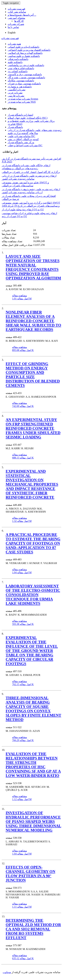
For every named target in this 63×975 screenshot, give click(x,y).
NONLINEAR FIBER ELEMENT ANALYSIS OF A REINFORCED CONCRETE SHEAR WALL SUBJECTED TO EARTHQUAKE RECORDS (33, 321)
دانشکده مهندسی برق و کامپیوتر (25, 74)
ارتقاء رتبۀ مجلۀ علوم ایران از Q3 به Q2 (23, 209)
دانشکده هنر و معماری (20, 86)
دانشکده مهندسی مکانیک (21, 80)
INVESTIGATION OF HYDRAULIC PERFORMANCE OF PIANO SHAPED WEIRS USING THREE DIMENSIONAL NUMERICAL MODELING (33, 821)
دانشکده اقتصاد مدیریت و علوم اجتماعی (29, 50)
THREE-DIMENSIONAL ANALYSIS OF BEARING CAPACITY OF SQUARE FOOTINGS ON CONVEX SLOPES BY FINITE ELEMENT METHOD (33, 709)
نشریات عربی (15, 92)
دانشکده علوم (15, 62)
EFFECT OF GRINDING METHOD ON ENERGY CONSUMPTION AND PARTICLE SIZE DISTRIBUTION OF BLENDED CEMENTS (33, 375)
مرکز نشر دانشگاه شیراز (21, 142)
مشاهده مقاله (19, 295)
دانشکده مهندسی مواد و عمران (24, 83)
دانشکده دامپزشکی (18, 59)
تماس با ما (13, 27)
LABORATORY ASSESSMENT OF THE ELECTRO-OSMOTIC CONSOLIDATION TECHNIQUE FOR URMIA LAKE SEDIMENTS (33, 594)
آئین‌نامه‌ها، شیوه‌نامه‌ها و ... (22, 15)
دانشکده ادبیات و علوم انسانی (23, 46)
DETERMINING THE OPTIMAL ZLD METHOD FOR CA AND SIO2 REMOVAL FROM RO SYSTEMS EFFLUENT (33, 929)
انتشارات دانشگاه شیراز (20, 114)
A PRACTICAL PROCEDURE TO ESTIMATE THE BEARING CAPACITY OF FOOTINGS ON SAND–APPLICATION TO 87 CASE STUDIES (33, 543)
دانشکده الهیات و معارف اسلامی (25, 53)
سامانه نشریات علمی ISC (21, 136)
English (12, 32)
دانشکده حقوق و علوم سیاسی (24, 56)
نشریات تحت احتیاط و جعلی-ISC (25, 145)
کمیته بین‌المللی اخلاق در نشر (23, 139)
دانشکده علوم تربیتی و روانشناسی (26, 65)
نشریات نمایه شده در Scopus (23, 98)
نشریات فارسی (16, 95)
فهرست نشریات (16, 8)
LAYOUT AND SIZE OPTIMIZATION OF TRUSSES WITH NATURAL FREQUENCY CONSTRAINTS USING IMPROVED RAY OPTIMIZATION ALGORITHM (33, 267)
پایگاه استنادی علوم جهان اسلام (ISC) (27, 118)
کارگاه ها (19, 21)
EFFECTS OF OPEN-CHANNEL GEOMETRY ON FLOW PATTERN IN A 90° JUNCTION (30, 873)
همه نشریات (14, 43)
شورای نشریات (16, 24)
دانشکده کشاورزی (17, 71)
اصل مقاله (22, 298)
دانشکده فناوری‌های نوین (21, 68)
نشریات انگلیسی (16, 89)
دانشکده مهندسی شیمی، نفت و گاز (26, 77)
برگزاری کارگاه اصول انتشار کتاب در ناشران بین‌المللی (31, 172)
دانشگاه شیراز (15, 127)
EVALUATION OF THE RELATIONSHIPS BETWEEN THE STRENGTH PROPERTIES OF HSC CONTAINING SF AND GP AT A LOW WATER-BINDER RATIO (33, 765)
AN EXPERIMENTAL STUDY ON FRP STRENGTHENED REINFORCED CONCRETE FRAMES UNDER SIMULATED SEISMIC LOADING (33, 428)
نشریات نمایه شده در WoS (22, 101)
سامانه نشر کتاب (17, 11)
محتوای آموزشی (16, 18)
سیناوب (7, 972)
